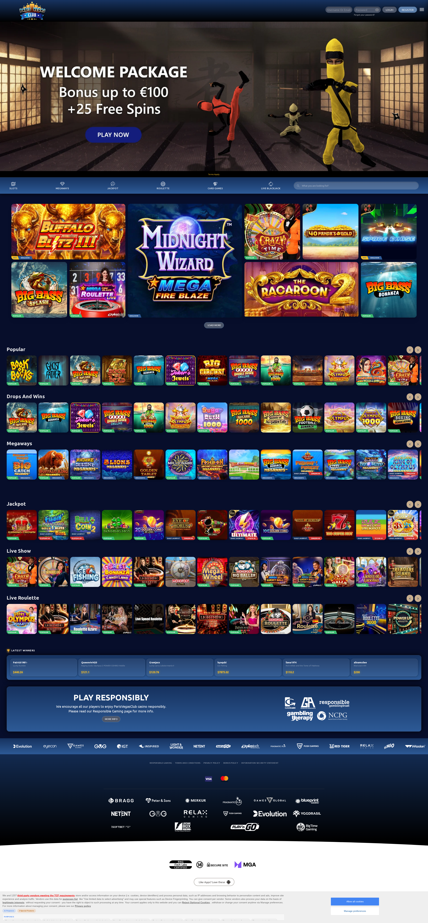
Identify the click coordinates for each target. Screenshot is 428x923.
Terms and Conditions (187, 762)
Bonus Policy (230, 762)
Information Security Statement (259, 762)
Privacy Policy (211, 762)
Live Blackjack (270, 188)
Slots (13, 188)
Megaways (62, 188)
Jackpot (112, 188)
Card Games (215, 188)
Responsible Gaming (161, 762)
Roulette (163, 188)
